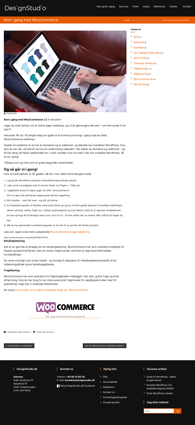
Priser (135, 6)
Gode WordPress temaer (159, 393)
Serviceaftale (110, 381)
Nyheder (139, 47)
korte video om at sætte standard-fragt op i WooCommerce (51, 289)
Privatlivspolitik (111, 402)
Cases (146, 6)
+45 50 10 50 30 (75, 376)
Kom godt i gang (106, 6)
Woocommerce (48, 332)
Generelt (139, 42)
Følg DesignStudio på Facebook (77, 385)
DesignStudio (11, 113)
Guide (39, 332)
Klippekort (108, 387)
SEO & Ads (140, 58)
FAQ (105, 376)
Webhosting (141, 73)
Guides (173, 6)
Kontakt (187, 6)
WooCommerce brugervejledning (70, 231)
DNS (136, 36)
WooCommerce (154, 20)
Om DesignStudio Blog (147, 52)
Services (123, 6)
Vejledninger (139, 20)
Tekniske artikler (144, 63)
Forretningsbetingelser (115, 397)
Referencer (159, 6)
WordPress (140, 84)
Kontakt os (109, 392)
